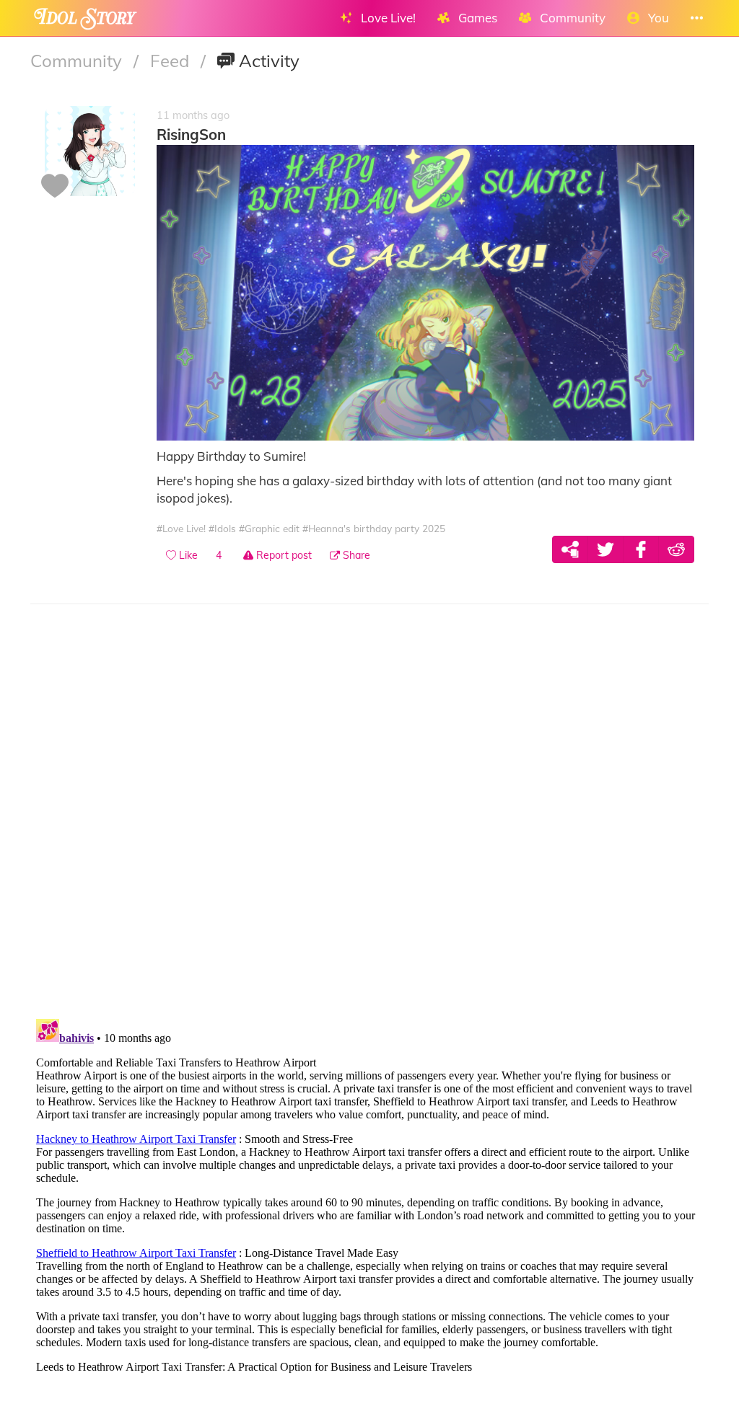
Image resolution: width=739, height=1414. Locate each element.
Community (78, 60)
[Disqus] (369, 819)
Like (187, 555)
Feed (171, 60)
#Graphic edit (269, 528)
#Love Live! (181, 528)
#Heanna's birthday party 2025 (373, 528)
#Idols (222, 528)
